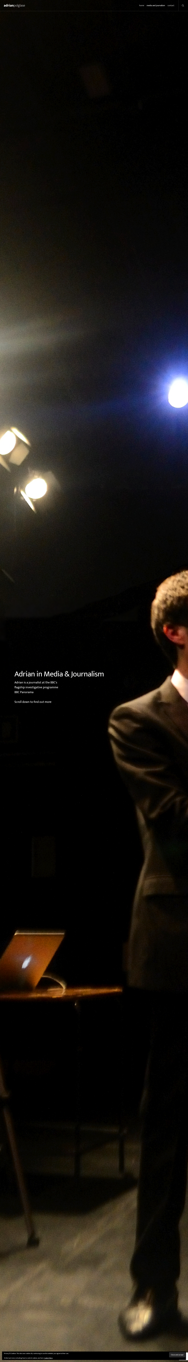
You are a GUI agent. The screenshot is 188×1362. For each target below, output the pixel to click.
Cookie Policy (48, 1358)
